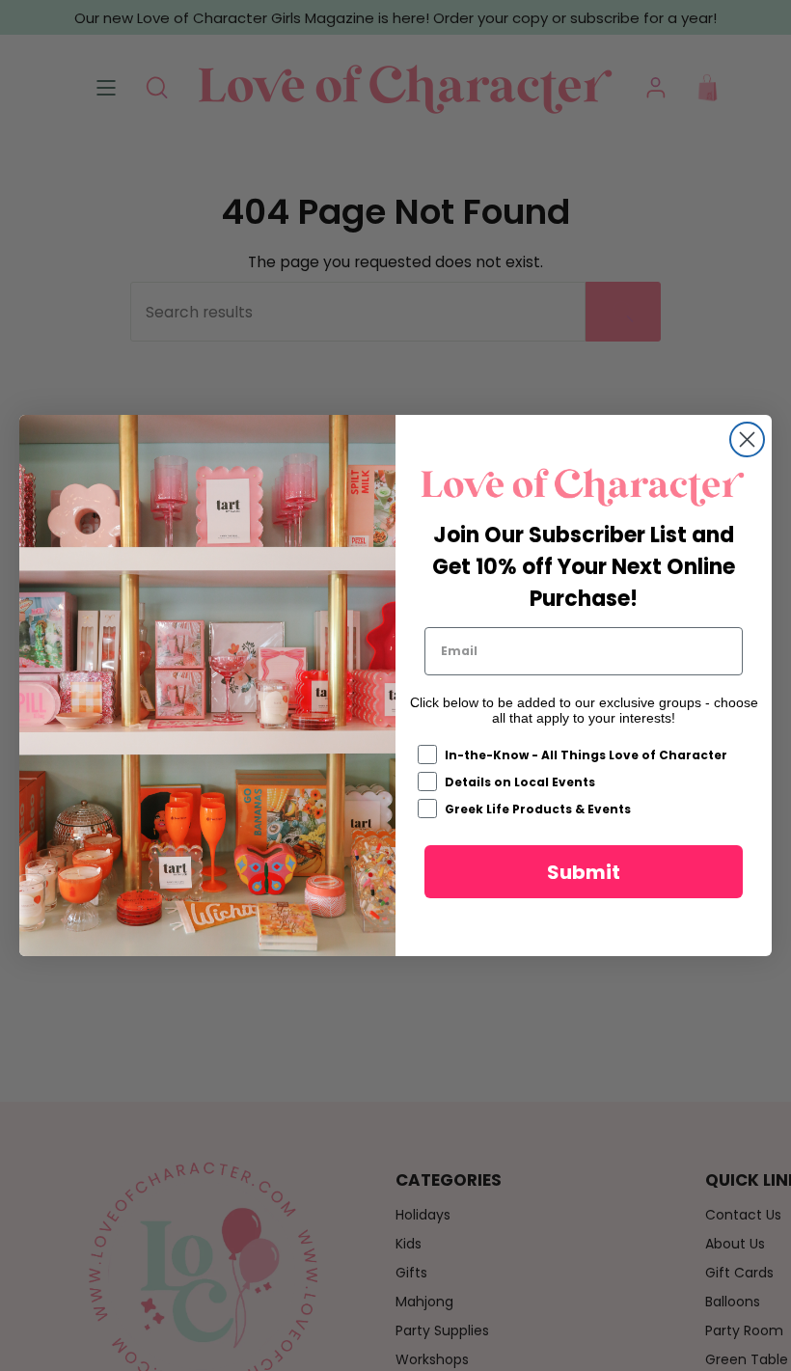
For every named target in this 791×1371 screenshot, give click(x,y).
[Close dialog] (747, 439)
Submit (583, 872)
